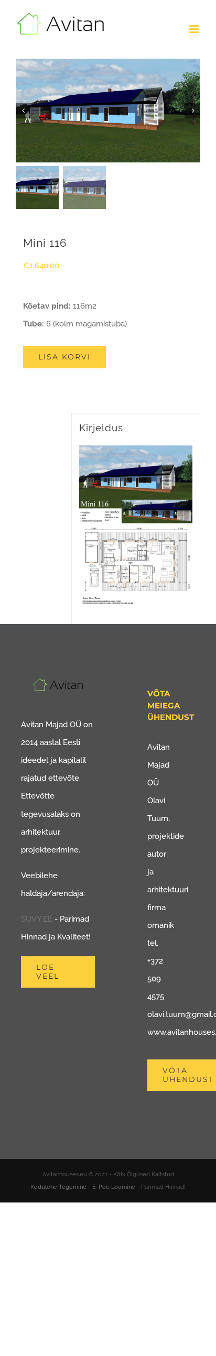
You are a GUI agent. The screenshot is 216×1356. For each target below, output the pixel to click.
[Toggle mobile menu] (194, 29)
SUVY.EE (36, 919)
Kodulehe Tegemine (58, 1187)
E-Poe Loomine (113, 1187)
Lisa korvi (64, 357)
